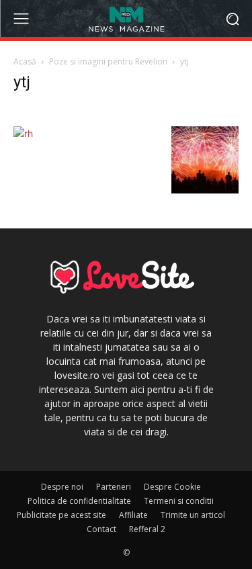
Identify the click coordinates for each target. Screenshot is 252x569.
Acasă (24, 61)
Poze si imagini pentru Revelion (108, 61)
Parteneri (113, 486)
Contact (101, 529)
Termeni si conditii (179, 501)
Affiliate (133, 515)
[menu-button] (21, 19)
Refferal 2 (147, 529)
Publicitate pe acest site (61, 515)
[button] (232, 18)
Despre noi (62, 486)
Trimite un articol (193, 515)
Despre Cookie (172, 486)
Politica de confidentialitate (79, 501)
